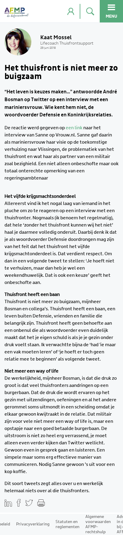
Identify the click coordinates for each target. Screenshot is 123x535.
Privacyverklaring (33, 524)
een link (74, 127)
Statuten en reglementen (67, 524)
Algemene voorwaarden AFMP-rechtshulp (98, 524)
